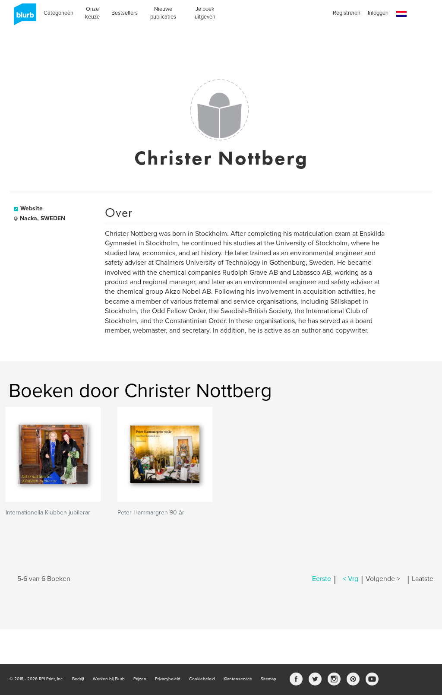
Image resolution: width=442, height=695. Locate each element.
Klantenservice (238, 679)
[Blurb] (22, 17)
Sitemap (268, 679)
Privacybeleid (167, 679)
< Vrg (350, 578)
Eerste (321, 578)
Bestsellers (124, 13)
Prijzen (139, 679)
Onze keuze (92, 13)
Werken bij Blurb (109, 679)
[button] (401, 14)
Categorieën (58, 13)
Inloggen (378, 13)
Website (31, 208)
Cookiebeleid (202, 679)
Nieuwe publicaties (163, 13)
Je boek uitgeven (205, 13)
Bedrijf (78, 679)
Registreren (346, 13)
